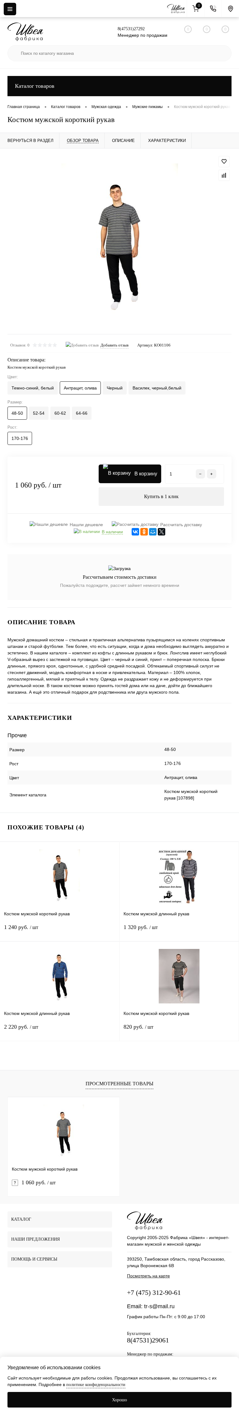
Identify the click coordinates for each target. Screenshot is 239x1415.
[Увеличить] (119, 241)
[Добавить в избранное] (224, 161)
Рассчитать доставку (181, 524)
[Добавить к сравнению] (224, 175)
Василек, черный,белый (157, 387)
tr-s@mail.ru (159, 1306)
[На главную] (177, 8)
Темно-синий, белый (33, 387)
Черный (115, 387)
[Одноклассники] (144, 531)
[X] (161, 531)
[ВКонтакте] (135, 531)
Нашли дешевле (86, 524)
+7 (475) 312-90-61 (154, 1292)
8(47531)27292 (131, 28)
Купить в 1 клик (161, 496)
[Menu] (10, 9)
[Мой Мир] (153, 531)
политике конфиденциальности (95, 1384)
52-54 (39, 413)
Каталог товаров (34, 86)
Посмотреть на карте (148, 1275)
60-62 (60, 413)
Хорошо (119, 1400)
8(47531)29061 (148, 1340)
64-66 (81, 413)
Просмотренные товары (119, 1083)
